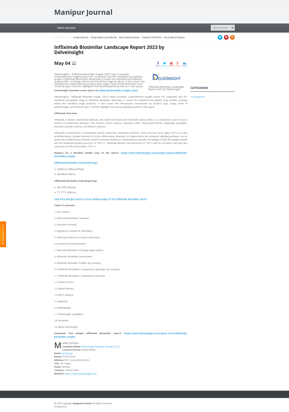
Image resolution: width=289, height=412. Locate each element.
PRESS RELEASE (66, 28)
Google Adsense (80, 37)
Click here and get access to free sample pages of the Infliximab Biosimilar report (100, 198)
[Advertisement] (213, 63)
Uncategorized (197, 96)
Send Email (66, 353)
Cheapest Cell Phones (152, 37)
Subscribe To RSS (3, 233)
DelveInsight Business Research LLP (101, 346)
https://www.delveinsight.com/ (81, 373)
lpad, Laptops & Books (129, 37)
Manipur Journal (83, 12)
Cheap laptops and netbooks (103, 37)
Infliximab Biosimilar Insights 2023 (118, 90)
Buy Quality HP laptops (174, 37)
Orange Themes (76, 406)
